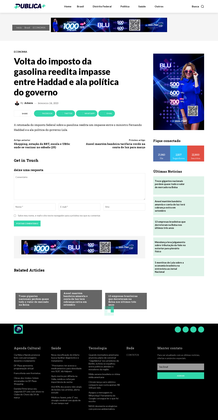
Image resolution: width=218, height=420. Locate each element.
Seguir (178, 147)
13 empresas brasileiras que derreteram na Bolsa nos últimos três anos (123, 300)
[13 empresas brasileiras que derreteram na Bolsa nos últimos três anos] (124, 292)
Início (19, 27)
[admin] (17, 103)
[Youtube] (201, 329)
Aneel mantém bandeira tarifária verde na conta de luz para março (115, 145)
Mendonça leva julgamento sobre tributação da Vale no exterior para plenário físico (170, 247)
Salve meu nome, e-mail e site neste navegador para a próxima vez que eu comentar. (59, 215)
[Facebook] (178, 329)
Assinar (180, 376)
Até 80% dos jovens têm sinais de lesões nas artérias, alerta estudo (66, 389)
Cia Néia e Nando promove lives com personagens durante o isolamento (27, 357)
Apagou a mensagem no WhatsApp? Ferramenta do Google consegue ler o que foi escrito (103, 397)
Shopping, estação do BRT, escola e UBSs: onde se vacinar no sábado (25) (42, 145)
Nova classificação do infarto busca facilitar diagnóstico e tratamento (65, 357)
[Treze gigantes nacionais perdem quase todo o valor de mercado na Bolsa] (35, 292)
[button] (198, 6)
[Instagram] (186, 329)
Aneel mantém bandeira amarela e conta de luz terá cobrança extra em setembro (76, 299)
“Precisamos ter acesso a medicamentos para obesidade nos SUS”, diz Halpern (66, 368)
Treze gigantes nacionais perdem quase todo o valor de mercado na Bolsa (34, 300)
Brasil (27, 27)
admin (28, 103)
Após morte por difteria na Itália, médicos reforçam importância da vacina (64, 379)
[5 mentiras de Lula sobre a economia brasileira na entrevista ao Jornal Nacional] (195, 267)
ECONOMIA (39, 27)
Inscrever (196, 147)
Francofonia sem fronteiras (27, 373)
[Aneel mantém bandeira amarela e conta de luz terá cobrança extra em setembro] (195, 206)
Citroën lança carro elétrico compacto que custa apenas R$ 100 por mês (104, 385)
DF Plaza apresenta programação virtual (24, 367)
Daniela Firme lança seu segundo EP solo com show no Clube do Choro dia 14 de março (29, 393)
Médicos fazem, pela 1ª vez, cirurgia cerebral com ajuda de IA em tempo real (66, 400)
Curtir (161, 147)
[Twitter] (193, 329)
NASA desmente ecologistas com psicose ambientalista (103, 407)
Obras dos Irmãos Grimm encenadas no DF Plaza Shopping (26, 381)
